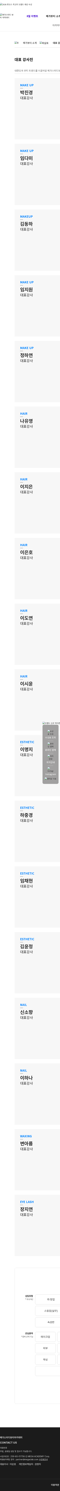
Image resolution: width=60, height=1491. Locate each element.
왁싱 (45, 1359)
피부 (45, 1348)
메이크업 (45, 1336)
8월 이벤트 (32, 16)
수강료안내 (43, 1459)
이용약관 (55, 1485)
